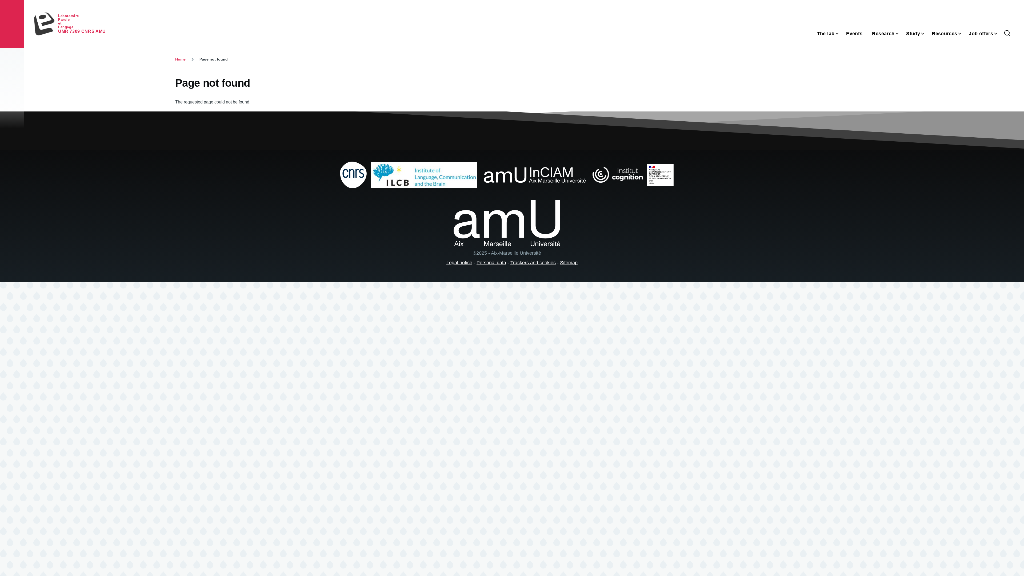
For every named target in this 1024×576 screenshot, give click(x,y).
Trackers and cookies (533, 262)
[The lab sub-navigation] (840, 34)
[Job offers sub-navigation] (999, 34)
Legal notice (459, 262)
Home (180, 59)
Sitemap (569, 262)
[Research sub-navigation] (900, 34)
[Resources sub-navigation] (963, 34)
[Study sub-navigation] (926, 34)
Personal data (491, 262)
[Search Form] (1007, 33)
